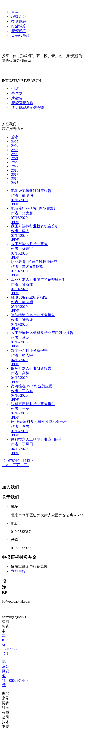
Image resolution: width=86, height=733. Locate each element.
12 (24, 461)
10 (17, 461)
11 (21, 461)
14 (32, 461)
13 (28, 461)
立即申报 (18, 571)
